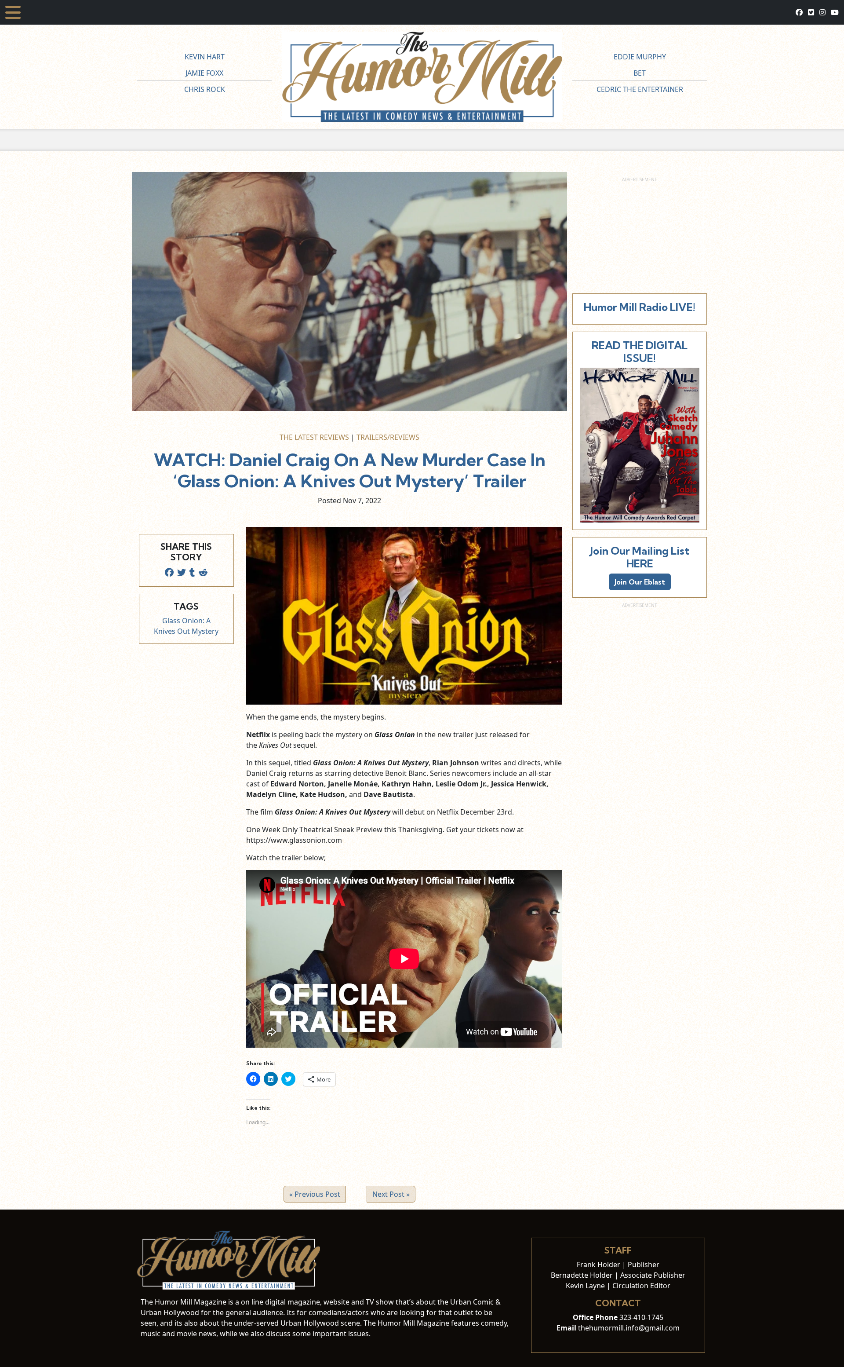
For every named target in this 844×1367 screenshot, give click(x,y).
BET (639, 73)
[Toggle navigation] (13, 12)
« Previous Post (314, 1194)
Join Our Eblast (640, 582)
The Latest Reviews (314, 437)
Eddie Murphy (640, 57)
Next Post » (391, 1194)
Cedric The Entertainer (640, 89)
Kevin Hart (205, 57)
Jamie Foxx (204, 73)
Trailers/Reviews (388, 437)
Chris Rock (204, 89)
